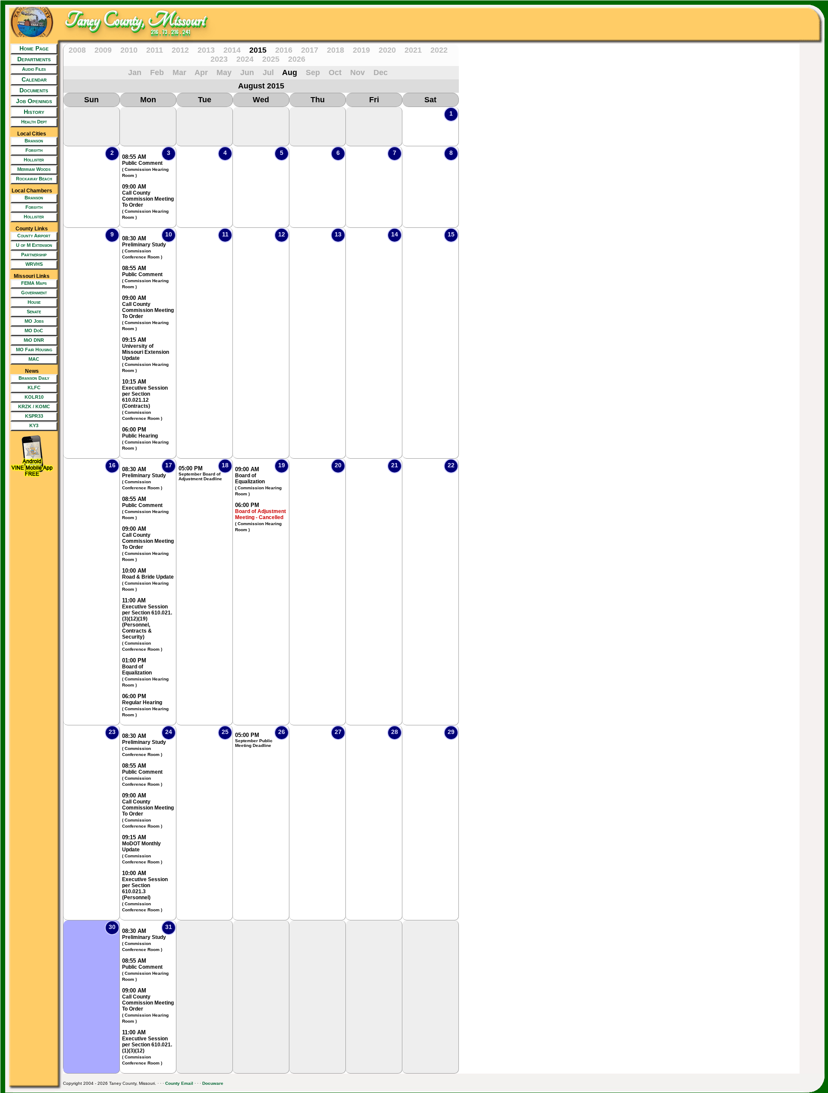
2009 (103, 50)
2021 (413, 50)
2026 (296, 59)
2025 (270, 59)
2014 (232, 50)
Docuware (212, 1083)
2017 (309, 50)
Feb (157, 72)
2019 (361, 50)
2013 (206, 50)
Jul (268, 72)
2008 (77, 50)
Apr (201, 72)
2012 (180, 50)
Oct (335, 72)
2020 (387, 50)
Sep (313, 72)
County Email (179, 1083)
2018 (335, 50)
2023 (219, 59)
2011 (154, 50)
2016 (283, 50)
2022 (439, 50)
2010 (129, 50)
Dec (380, 72)
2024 (245, 59)
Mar (179, 72)
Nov (357, 72)
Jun (247, 72)
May (224, 72)
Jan (134, 72)
